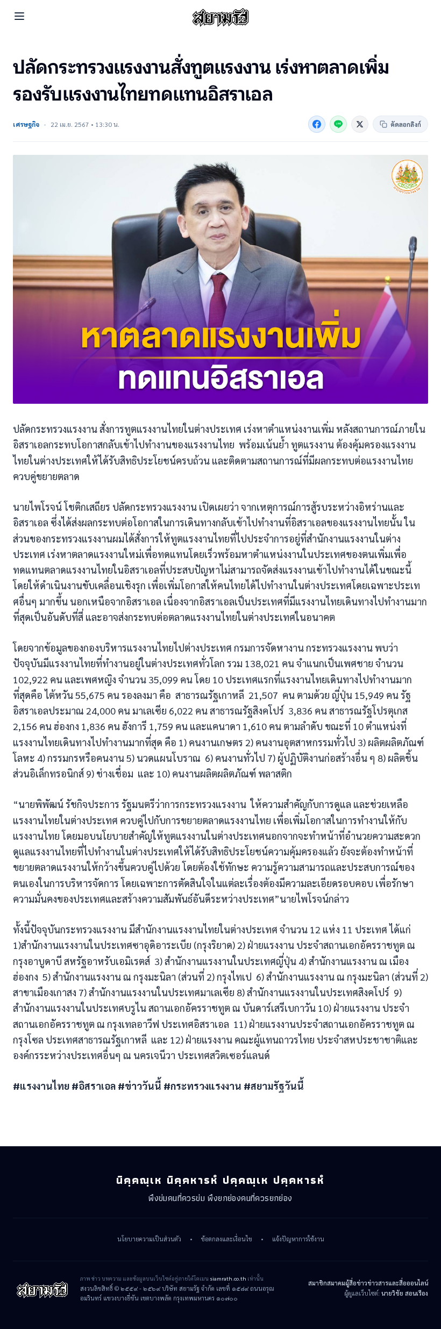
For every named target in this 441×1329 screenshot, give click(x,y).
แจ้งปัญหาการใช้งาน (298, 1239)
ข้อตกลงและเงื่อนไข (226, 1239)
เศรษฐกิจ (26, 124)
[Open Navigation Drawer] (19, 16)
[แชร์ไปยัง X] (359, 124)
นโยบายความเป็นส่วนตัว (149, 1239)
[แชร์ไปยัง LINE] (338, 124)
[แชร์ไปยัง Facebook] (316, 124)
